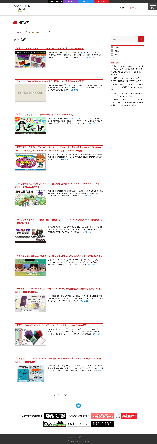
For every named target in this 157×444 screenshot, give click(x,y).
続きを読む (91, 57)
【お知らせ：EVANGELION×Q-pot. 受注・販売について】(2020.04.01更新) (49, 81)
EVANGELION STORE (55, 1)
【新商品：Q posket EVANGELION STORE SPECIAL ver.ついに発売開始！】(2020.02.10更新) (59, 256)
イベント (140, 80)
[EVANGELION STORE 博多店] (21, 8)
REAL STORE (101, 1)
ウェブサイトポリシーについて (78, 437)
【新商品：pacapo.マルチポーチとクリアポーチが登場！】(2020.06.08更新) (49, 48)
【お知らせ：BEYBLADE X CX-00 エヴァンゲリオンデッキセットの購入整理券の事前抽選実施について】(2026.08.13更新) (127, 102)
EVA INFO (71, 1)
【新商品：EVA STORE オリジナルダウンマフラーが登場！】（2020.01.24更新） (52, 325)
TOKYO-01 (114, 74)
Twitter (78, 405)
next (64, 395)
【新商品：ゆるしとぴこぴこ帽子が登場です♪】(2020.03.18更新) (44, 114)
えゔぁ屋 (116, 74)
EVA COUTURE (86, 1)
